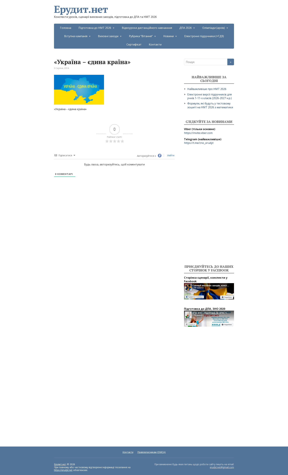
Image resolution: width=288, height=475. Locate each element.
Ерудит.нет (81, 9)
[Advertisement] (209, 205)
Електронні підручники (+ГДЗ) (204, 36)
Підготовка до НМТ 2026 (94, 28)
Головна (65, 28)
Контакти (155, 44)
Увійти (170, 155)
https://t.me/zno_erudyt (199, 143)
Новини (168, 36)
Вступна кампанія (75, 36)
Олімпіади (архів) (213, 28)
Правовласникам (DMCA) (151, 452)
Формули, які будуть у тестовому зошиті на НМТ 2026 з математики (210, 105)
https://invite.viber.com (198, 133)
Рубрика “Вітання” (141, 36)
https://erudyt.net (63, 470)
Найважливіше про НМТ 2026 (206, 89)
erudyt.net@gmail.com (222, 467)
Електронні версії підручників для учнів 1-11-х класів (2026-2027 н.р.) (209, 96)
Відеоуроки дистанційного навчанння (147, 28)
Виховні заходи (108, 36)
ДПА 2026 (185, 28)
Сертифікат (134, 44)
